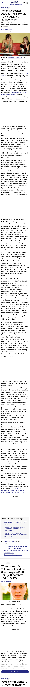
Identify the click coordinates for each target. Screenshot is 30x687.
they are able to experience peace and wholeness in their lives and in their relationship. (14, 490)
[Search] (24, 2)
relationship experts (15, 58)
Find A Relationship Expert (13, 555)
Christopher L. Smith (6, 29)
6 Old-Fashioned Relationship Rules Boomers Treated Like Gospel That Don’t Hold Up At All (15, 534)
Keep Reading (15, 672)
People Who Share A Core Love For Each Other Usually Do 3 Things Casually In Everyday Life (15, 522)
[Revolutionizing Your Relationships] (15, 2)
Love (8, 7)
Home (2, 7)
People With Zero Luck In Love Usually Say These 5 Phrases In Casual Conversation (14, 528)
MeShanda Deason (6, 581)
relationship (9, 541)
